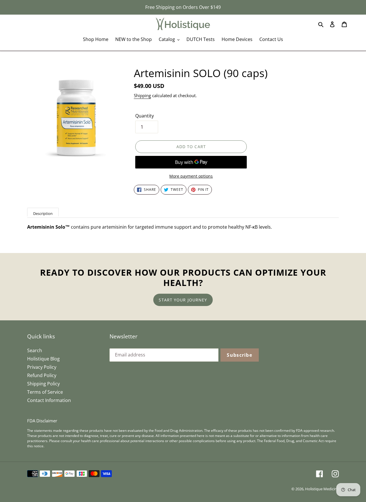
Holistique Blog (43, 359)
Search (34, 350)
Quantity (144, 116)
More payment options (191, 176)
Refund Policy (41, 375)
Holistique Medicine (322, 488)
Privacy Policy (41, 367)
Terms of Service (45, 392)
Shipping (142, 95)
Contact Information (49, 400)
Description (43, 213)
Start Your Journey (183, 300)
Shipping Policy (43, 384)
